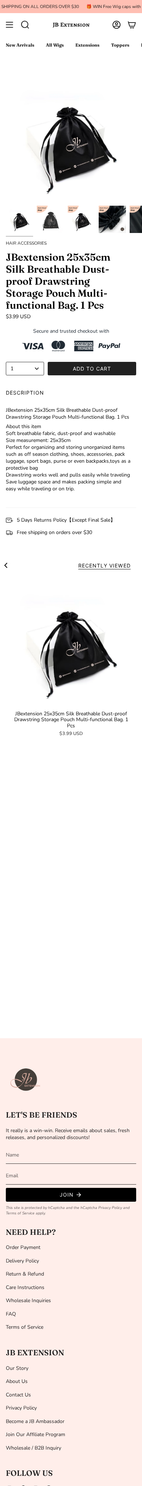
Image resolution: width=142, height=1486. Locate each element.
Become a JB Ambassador (35, 1421)
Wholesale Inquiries (28, 1300)
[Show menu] (9, 24)
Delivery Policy (22, 1260)
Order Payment (23, 1247)
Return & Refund (25, 1273)
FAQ (11, 1314)
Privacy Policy (110, 1207)
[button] (25, 24)
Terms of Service (20, 1213)
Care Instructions (25, 1287)
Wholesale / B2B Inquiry (33, 1447)
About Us (17, 1381)
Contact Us (18, 1394)
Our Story (17, 1368)
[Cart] (131, 24)
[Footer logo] (26, 1079)
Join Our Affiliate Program (35, 1434)
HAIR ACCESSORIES (26, 243)
